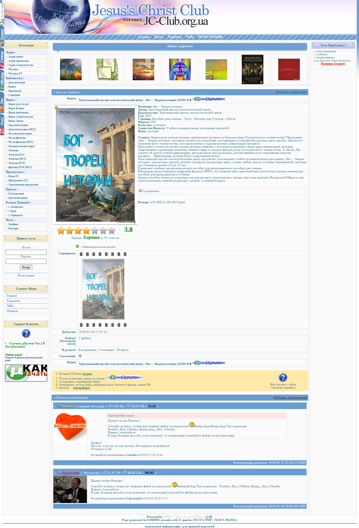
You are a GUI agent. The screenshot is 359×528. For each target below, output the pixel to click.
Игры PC (13, 176)
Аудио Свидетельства (21, 65)
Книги (12, 86)
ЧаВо (10, 305)
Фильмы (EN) (16, 154)
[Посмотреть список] (68, 342)
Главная (11, 295)
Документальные (18, 125)
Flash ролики (16, 193)
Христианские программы (23, 184)
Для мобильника (18, 197)
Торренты (13, 300)
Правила (12, 310)
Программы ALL (18, 180)
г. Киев (12, 211)
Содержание (150, 191)
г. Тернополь (15, 215)
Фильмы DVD (16, 163)
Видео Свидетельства (20, 116)
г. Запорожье (15, 206)
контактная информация (162, 526)
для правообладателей (198, 526)
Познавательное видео (21, 146)
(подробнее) (81, 387)
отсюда (87, 373)
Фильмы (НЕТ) (17, 158)
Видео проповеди (18, 112)
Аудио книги (15, 56)
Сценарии (14, 95)
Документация (16, 82)
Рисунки (13, 228)
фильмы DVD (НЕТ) (20, 167)
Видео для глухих (18, 104)
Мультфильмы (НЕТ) (20, 142)
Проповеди (14, 91)
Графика (13, 224)
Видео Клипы (16, 108)
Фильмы (13, 150)
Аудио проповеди (18, 61)
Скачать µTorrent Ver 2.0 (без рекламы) (25, 345)
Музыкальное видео (20, 133)
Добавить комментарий (290, 397)
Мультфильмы (17, 137)
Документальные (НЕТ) (22, 129)
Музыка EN (15, 73)
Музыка (13, 69)
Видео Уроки (15, 121)
